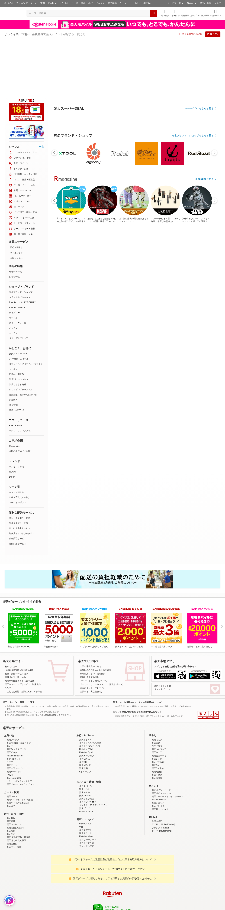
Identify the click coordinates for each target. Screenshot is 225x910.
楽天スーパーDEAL (18, 301)
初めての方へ (11, 613)
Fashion (52, 3)
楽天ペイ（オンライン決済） (20, 747)
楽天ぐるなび (158, 709)
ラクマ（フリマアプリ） (20, 378)
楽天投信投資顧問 (15, 775)
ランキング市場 (16, 414)
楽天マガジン (85, 777)
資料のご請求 (104, 617)
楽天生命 (11, 781)
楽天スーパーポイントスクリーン (167, 743)
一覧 (41, 93)
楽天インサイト (159, 753)
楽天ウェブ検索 (86, 746)
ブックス (100, 3)
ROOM (12, 419)
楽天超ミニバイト (160, 756)
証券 (83, 3)
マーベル (13, 265)
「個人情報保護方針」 (49, 662)
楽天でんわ (84, 739)
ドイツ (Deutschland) (162, 778)
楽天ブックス (13, 687)
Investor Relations (93, 869)
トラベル (63, 3)
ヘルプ (217, 3)
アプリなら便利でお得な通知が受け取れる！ (175, 613)
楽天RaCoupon (14, 725)
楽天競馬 (83, 715)
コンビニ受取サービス (19, 465)
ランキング (22, 3)
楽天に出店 (205, 3)
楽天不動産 (157, 722)
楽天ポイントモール (161, 740)
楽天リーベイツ (14, 719)
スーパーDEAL (38, 3)
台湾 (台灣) (157, 768)
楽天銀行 (11, 765)
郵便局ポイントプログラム (21, 480)
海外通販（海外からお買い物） (24, 342)
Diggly (12, 424)
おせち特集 (14, 224)
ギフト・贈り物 (16, 439)
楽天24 (146, 3)
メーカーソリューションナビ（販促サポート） (102, 631)
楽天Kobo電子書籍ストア (19, 690)
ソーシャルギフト (17, 449)
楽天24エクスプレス (18, 326)
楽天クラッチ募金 (162, 633)
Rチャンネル (85, 770)
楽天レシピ (157, 706)
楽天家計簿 (157, 725)
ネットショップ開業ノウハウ (93, 628)
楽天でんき (157, 687)
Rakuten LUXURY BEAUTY (22, 249)
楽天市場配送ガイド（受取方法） (20, 628)
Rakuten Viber (86, 758)
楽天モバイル (85, 733)
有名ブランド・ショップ (20, 239)
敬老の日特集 (15, 219)
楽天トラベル (85, 687)
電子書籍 (112, 3)
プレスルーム (130, 869)
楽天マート (12, 712)
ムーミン (13, 280)
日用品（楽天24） (17, 321)
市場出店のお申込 (88, 617)
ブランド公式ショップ (19, 244)
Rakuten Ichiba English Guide (19, 617)
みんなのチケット (87, 786)
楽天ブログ (84, 755)
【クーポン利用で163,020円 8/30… (202, 289)
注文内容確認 (13, 638)
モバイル (8, 3)
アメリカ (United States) (163, 771)
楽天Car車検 (158, 715)
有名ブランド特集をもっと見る (196, 365)
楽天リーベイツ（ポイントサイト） (26, 311)
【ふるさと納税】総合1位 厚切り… (123, 289)
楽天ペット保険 (14, 794)
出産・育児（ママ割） (19, 444)
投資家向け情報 (76, 869)
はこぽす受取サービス (19, 475)
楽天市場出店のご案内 (90, 613)
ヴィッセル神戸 (86, 793)
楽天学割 (13, 352)
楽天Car (155, 712)
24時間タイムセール (18, 306)
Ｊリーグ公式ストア (18, 285)
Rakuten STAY (86, 696)
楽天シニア (157, 699)
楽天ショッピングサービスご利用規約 (23, 631)
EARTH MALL (15, 372)
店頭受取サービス (17, 485)
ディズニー (14, 259)
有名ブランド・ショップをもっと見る (193, 214)
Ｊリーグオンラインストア (19, 728)
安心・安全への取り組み (16, 621)
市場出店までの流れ (89, 624)
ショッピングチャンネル (20, 336)
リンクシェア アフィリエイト (93, 752)
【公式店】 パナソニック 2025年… (163, 289)
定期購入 (13, 347)
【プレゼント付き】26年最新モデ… (64, 289)
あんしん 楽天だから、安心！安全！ (208, 662)
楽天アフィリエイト (88, 749)
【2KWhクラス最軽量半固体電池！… (104, 289)
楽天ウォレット (14, 771)
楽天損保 (11, 778)
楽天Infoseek (85, 742)
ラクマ (123, 3)
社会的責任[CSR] (113, 869)
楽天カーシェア (86, 703)
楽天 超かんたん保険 (16, 787)
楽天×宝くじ (85, 712)
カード (74, 3)
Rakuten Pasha (159, 747)
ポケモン (13, 275)
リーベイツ (135, 3)
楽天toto (83, 709)
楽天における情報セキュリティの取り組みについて (137, 649)
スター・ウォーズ (17, 270)
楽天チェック (158, 750)
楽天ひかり (84, 736)
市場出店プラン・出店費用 (92, 621)
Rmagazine (14, 393)
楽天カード (12, 743)
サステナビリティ (162, 636)
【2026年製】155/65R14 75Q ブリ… (84, 289)
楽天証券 (11, 768)
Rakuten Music (86, 783)
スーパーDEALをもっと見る (198, 91)
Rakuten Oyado (86, 699)
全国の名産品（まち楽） (20, 398)
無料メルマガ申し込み (15, 624)
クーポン (13, 316)
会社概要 (62, 869)
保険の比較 (12, 791)
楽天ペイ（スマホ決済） (18, 750)
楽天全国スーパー (15, 715)
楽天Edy (11, 753)
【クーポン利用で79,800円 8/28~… (143, 289)
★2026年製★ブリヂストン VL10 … (183, 289)
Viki (81, 774)
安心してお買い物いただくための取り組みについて (137, 659)
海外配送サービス (17, 491)
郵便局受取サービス (18, 470)
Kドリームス (85, 719)
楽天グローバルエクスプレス (20, 731)
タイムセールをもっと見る (199, 311)
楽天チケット (85, 780)
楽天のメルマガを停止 (31, 638)
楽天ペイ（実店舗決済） (91, 638)
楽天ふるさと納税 (17, 331)
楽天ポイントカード (161, 737)
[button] (176, 13)
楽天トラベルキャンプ (89, 693)
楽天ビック (12, 699)
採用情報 (143, 869)
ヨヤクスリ (157, 693)
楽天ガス (156, 690)
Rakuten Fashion (17, 254)
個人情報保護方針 (158, 869)
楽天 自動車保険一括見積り (20, 784)
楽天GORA (84, 706)
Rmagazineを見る (204, 411)
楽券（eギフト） (17, 357)
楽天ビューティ (159, 703)
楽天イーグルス (86, 790)
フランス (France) (160, 775)
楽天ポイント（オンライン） (93, 635)
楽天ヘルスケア (159, 696)
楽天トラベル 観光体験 (90, 690)
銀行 (90, 3)
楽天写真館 (157, 719)
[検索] (153, 13)
